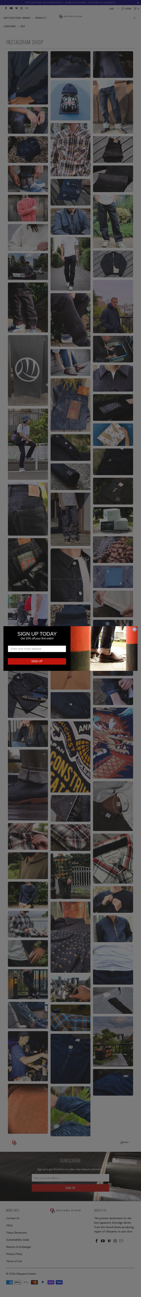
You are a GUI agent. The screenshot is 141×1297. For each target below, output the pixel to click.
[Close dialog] (134, 629)
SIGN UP (37, 661)
